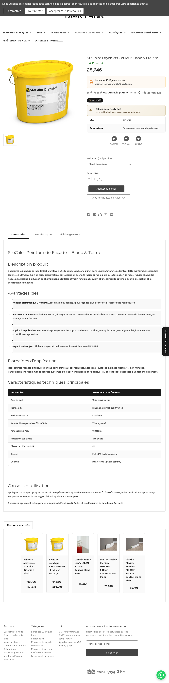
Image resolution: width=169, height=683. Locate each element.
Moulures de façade (87, 32)
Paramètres (13, 11)
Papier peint (58, 32)
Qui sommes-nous (13, 631)
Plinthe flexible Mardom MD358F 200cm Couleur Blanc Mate (108, 568)
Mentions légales (12, 656)
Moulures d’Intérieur (144, 32)
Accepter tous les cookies (65, 11)
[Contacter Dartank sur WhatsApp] (161, 675)
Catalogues (9, 649)
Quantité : (93, 173)
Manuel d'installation (14, 645)
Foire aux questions (13, 652)
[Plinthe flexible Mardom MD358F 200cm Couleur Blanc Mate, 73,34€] (108, 544)
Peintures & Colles (70, 503)
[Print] (100, 214)
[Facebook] (88, 214)
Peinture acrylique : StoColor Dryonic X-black (29, 566)
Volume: (99, 158)
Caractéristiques (42, 234)
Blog (5, 638)
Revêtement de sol (14, 40)
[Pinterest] (111, 214)
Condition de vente (13, 635)
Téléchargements (69, 234)
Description (18, 234)
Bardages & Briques (15, 32)
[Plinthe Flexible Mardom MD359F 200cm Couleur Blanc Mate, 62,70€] (134, 544)
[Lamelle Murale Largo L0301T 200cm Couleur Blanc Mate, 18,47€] (83, 544)
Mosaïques (115, 32)
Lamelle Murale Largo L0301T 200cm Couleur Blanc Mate (83, 566)
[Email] (94, 214)
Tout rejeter (35, 11)
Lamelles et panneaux (49, 40)
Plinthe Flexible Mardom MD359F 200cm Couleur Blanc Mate (133, 570)
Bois (39, 32)
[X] (105, 214)
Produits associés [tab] (18, 525)
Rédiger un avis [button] (151, 92)
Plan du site (9, 659)
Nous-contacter (12, 642)
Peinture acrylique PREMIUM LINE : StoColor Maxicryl (57, 566)
